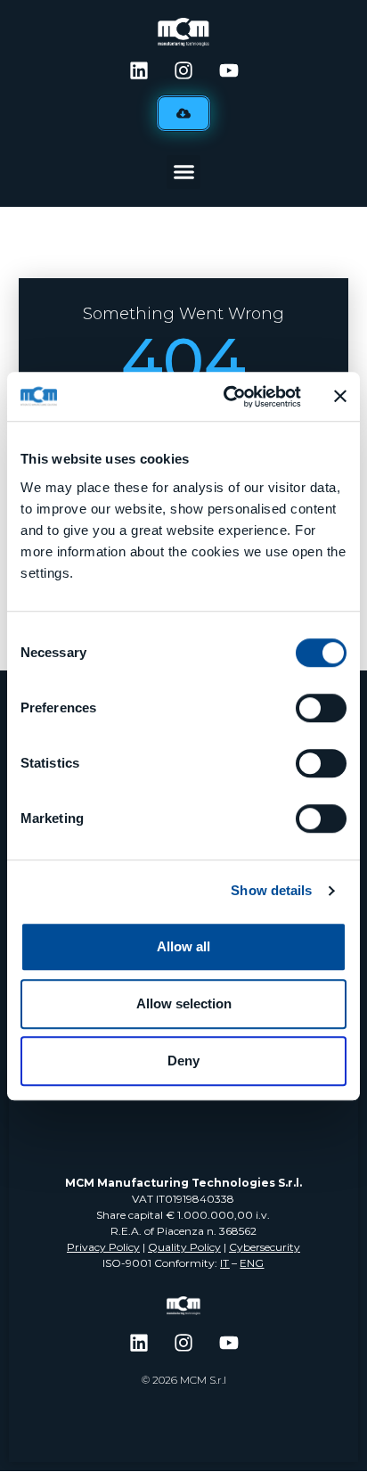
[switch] (321, 708)
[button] (183, 172)
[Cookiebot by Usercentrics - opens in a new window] (227, 396)
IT (224, 1263)
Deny (183, 1060)
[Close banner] (340, 397)
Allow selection (184, 1003)
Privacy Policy (103, 1247)
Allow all (183, 946)
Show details (271, 890)
